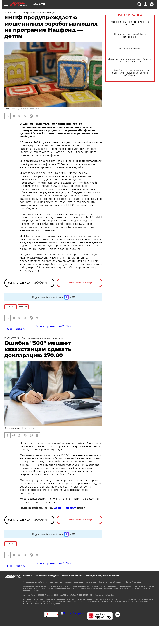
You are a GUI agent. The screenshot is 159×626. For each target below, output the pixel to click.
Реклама (27, 576)
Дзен (57, 507)
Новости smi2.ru (14, 328)
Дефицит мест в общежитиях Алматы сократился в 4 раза (129, 60)
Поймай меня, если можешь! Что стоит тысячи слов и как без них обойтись (130, 73)
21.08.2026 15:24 (11, 338)
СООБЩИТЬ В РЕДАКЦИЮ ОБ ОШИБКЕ (102, 576)
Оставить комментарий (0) (79, 283)
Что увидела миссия (130, 48)
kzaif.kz (31, 428)
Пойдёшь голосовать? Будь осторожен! (130, 35)
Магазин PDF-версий (72, 576)
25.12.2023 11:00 (11, 12)
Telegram (70, 507)
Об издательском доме (47, 576)
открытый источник (29, 109)
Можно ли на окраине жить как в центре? (130, 23)
